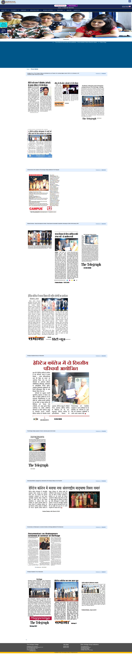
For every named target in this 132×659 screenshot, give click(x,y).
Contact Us (77, 10)
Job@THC (69, 10)
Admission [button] (23, 10)
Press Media (34, 69)
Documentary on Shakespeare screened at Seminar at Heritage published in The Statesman (45, 526)
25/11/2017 (104, 527)
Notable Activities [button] (48, 10)
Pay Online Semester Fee (60, 5)
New (130, 6)
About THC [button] (4, 10)
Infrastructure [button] (34, 10)
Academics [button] (14, 10)
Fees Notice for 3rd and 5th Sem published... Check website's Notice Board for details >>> (39, 42)
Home (28, 69)
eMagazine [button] (60, 10)
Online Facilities (72, 5)
